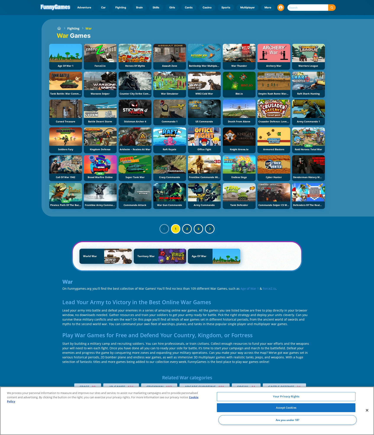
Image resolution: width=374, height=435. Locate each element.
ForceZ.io (269, 288)
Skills (156, 7)
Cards (189, 7)
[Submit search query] (332, 7)
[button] (280, 7)
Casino (207, 7)
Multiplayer (247, 7)
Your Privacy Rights (286, 396)
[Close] (367, 410)
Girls (172, 7)
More (267, 7)
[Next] (209, 229)
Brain (139, 7)
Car (103, 7)
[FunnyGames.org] (59, 28)
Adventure (84, 7)
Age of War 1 (249, 288)
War (88, 28)
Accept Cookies (286, 408)
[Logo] (55, 7)
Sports (225, 7)
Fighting (120, 7)
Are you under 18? (287, 420)
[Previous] (164, 229)
